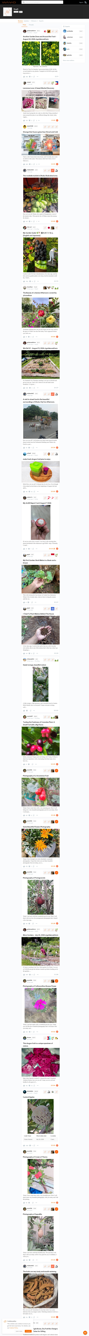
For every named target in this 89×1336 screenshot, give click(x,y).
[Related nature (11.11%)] (56, 287)
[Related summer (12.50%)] (52, 343)
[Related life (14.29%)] (56, 930)
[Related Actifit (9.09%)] (49, 498)
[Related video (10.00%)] (56, 1038)
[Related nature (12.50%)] (52, 717)
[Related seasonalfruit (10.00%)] (56, 127)
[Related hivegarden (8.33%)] (52, 31)
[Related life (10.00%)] (52, 83)
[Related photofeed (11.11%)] (49, 287)
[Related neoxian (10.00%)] (56, 170)
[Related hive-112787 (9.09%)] (49, 821)
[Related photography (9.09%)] (52, 821)
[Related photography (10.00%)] (52, 770)
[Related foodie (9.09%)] (49, 454)
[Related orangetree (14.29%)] (52, 659)
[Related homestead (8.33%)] (56, 31)
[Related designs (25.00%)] (56, 1323)
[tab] (24, 25)
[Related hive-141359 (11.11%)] (45, 1266)
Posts (24, 25)
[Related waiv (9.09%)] (56, 821)
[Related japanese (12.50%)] (49, 227)
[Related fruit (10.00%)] (45, 83)
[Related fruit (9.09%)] (45, 454)
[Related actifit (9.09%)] (52, 498)
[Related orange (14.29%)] (49, 659)
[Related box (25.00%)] (52, 1323)
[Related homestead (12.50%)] (49, 343)
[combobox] (42, 1)
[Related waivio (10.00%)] (52, 170)
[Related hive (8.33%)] (45, 31)
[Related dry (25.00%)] (49, 1323)
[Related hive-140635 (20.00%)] (45, 608)
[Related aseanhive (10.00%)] (49, 170)
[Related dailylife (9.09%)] (56, 498)
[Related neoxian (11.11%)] (56, 1266)
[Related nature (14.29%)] (56, 659)
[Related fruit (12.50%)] (45, 717)
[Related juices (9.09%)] (52, 454)
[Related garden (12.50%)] (56, 227)
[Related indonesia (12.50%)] (52, 555)
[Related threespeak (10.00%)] (49, 1038)
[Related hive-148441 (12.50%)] (49, 717)
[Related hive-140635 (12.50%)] (45, 227)
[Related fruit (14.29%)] (45, 659)
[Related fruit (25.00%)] (45, 1323)
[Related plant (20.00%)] (56, 608)
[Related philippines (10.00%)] (56, 83)
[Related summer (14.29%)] (52, 930)
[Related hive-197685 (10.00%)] (49, 127)
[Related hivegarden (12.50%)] (45, 343)
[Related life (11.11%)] (52, 287)
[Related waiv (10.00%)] (56, 770)
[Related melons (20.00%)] (49, 608)
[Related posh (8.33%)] (49, 31)
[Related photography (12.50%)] (52, 227)
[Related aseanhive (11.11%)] (49, 1266)
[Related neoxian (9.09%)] (56, 454)
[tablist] (40, 25)
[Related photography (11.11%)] (45, 287)
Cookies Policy (14, 1328)
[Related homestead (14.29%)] (49, 930)
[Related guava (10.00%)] (52, 127)
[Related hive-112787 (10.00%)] (49, 770)
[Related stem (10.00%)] (52, 1092)
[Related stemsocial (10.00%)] (56, 1092)
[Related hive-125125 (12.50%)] (45, 555)
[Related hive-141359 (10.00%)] (49, 83)
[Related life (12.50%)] (56, 343)
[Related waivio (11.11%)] (52, 1266)
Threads (31, 25)
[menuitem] (81, 2)
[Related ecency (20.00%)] (52, 608)
